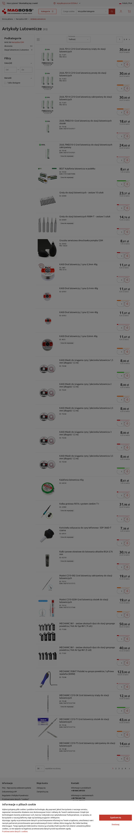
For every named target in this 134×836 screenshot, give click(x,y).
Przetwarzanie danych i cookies (15, 831)
